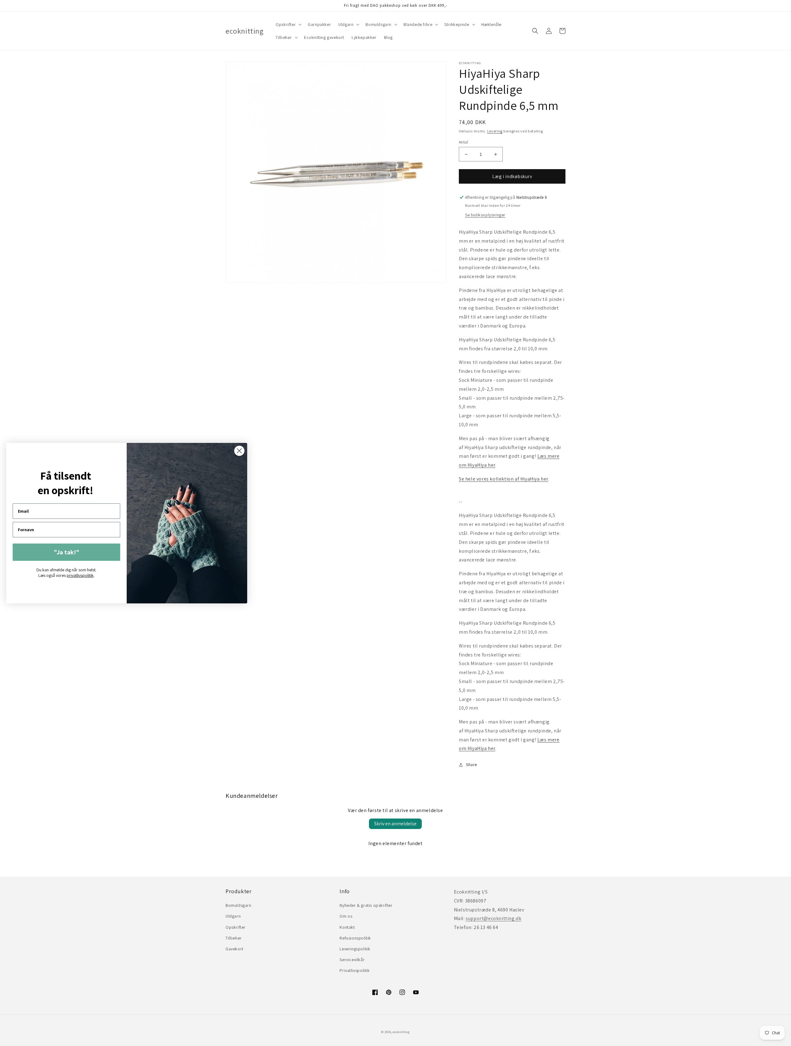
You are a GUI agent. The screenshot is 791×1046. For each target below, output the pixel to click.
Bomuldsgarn (239, 905)
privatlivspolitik (80, 575)
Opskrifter (236, 927)
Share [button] (471, 764)
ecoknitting (401, 1032)
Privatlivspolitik (355, 970)
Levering (495, 131)
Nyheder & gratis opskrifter (366, 905)
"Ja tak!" (66, 552)
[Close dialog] (239, 450)
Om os (346, 916)
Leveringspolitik (355, 949)
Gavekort (234, 949)
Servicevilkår (352, 959)
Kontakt (347, 927)
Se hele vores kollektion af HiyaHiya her (503, 479)
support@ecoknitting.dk (493, 918)
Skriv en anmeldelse (395, 823)
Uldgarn (233, 916)
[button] (288, 24)
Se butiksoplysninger (485, 215)
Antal (463, 142)
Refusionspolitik (355, 938)
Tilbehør (234, 938)
